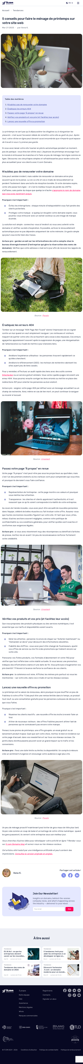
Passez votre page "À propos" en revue (25, 113)
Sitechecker (7, 375)
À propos (22, 991)
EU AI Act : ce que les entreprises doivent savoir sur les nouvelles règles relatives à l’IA (14, 954)
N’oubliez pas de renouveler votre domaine (27, 104)
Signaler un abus (49, 999)
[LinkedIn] (77, 875)
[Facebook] (70, 875)
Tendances (18, 10)
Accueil (5, 10)
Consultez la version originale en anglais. (34, 854)
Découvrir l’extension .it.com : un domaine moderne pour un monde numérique (54, 970)
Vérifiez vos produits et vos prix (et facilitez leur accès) (33, 117)
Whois (21, 1011)
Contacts (46, 995)
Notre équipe (24, 995)
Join (69, 909)
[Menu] (78, 3)
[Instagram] (69, 995)
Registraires (47, 991)
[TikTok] (74, 995)
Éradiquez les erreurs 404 (19, 109)
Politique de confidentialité (48, 1050)
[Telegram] (74, 990)
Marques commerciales (28, 1016)
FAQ (20, 999)
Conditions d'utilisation (29, 1050)
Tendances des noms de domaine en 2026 (14, 968)
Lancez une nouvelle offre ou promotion (26, 121)
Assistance (23, 1003)
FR (70, 3)
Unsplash (45, 459)
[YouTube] (79, 995)
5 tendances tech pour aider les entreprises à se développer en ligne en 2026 (55, 954)
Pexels (45, 315)
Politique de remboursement (71, 1050)
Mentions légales (26, 1007)
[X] (63, 875)
